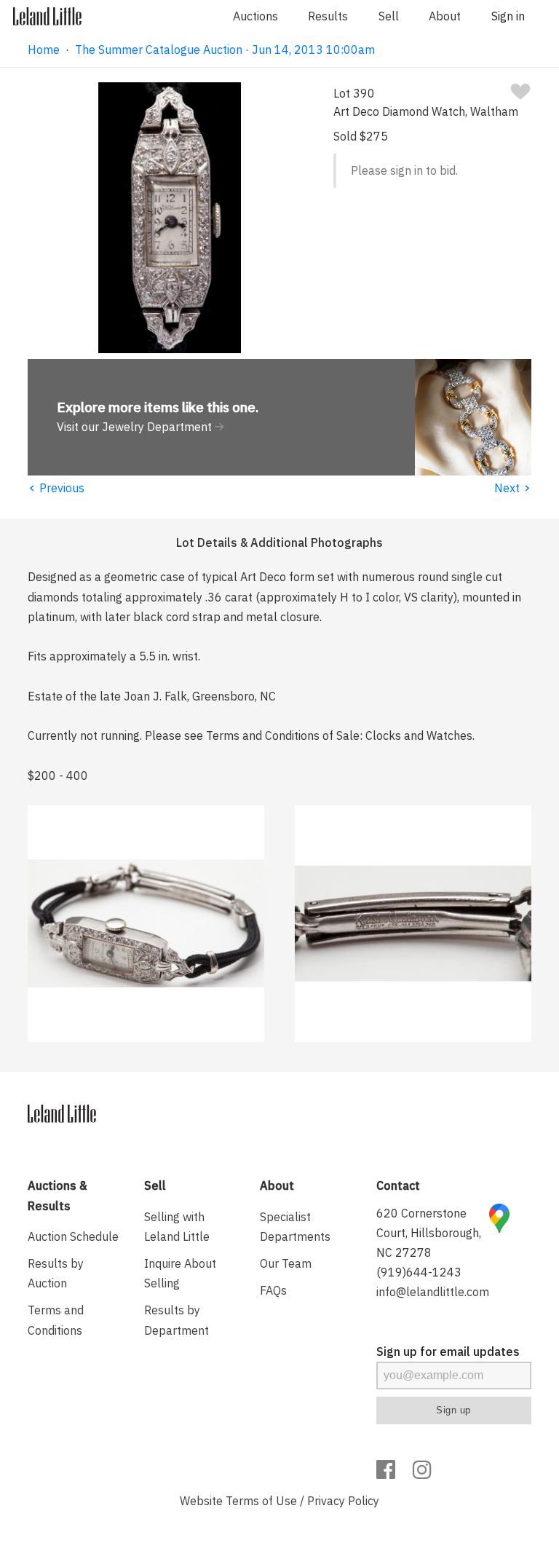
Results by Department (176, 1320)
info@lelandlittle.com (432, 1291)
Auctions (255, 16)
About (445, 16)
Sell (388, 16)
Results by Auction (56, 1273)
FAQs (273, 1290)
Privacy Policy (343, 1500)
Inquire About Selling (180, 1273)
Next (512, 488)
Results (328, 16)
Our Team (286, 1263)
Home (44, 49)
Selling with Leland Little (177, 1226)
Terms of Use (261, 1500)
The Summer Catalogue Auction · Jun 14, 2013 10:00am (225, 49)
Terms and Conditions (56, 1320)
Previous (56, 488)
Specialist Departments (295, 1226)
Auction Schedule (73, 1236)
